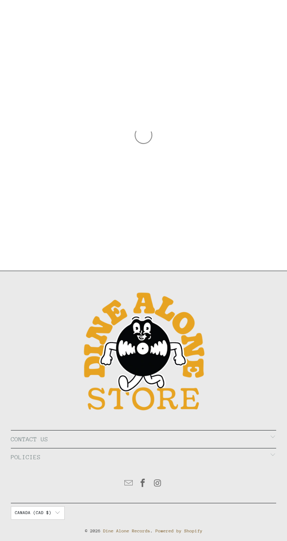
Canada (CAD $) (33, 512)
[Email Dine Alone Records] (128, 484)
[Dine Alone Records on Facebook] (143, 484)
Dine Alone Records (126, 531)
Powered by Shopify (179, 531)
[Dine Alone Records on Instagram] (157, 484)
